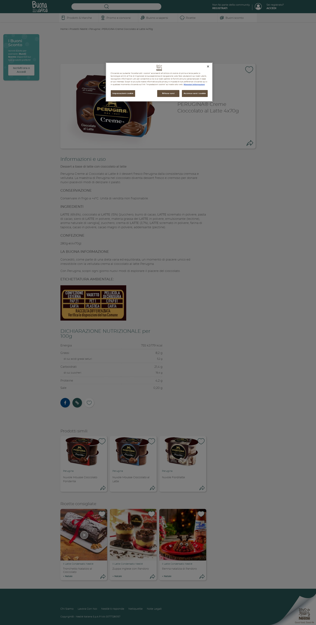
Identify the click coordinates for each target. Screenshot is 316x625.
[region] (159, 82)
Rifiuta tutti (168, 93)
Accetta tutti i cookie (195, 93)
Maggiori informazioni (194, 84)
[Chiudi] (208, 66)
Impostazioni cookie (122, 93)
